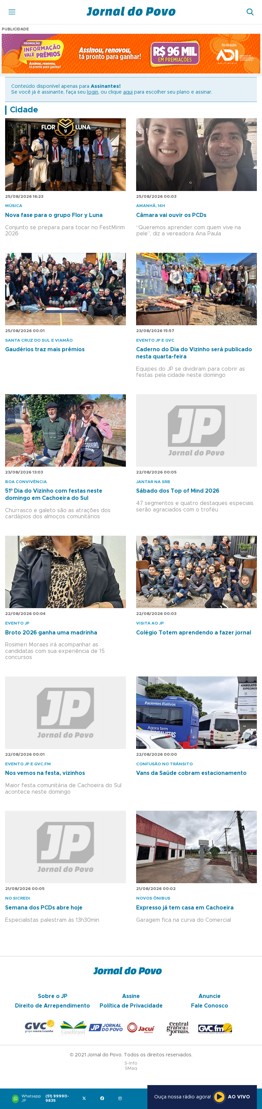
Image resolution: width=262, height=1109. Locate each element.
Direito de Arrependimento (52, 1006)
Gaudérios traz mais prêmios (45, 349)
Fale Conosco (209, 1006)
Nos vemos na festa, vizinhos (45, 773)
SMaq (131, 1068)
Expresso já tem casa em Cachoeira (185, 908)
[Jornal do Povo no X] (85, 1099)
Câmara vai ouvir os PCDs (171, 215)
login (92, 92)
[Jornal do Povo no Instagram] (121, 1099)
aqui (128, 92)
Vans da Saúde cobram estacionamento (191, 773)
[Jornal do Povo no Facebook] (103, 1099)
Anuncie (210, 996)
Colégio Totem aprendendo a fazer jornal (193, 632)
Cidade (24, 110)
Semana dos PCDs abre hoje (44, 908)
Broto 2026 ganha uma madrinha (51, 632)
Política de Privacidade (131, 1006)
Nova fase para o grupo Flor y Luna (54, 215)
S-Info (131, 1063)
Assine (131, 996)
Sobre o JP (53, 996)
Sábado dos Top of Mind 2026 (177, 491)
